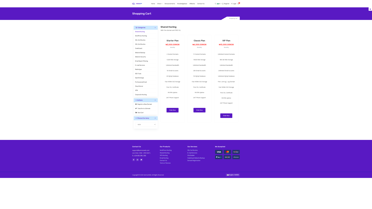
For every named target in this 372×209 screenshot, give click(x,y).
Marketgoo (138, 69)
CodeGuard (138, 48)
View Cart (140, 112)
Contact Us (201, 4)
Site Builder (191, 155)
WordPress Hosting (141, 36)
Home (153, 4)
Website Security (140, 57)
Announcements (170, 4)
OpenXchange (139, 78)
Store (159, 4)
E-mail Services (140, 65)
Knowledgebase (182, 4)
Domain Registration (193, 160)
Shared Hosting (140, 32)
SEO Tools (138, 74)
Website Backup (140, 53)
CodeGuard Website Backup (196, 158)
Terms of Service (165, 163)
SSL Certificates (140, 40)
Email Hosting (164, 158)
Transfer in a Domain (143, 108)
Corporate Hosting (141, 95)
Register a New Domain (144, 104)
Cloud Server (139, 86)
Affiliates (192, 4)
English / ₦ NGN (234, 175)
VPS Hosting (164, 155)
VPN (136, 90)
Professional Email (141, 82)
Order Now (172, 110)
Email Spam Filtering (141, 61)
